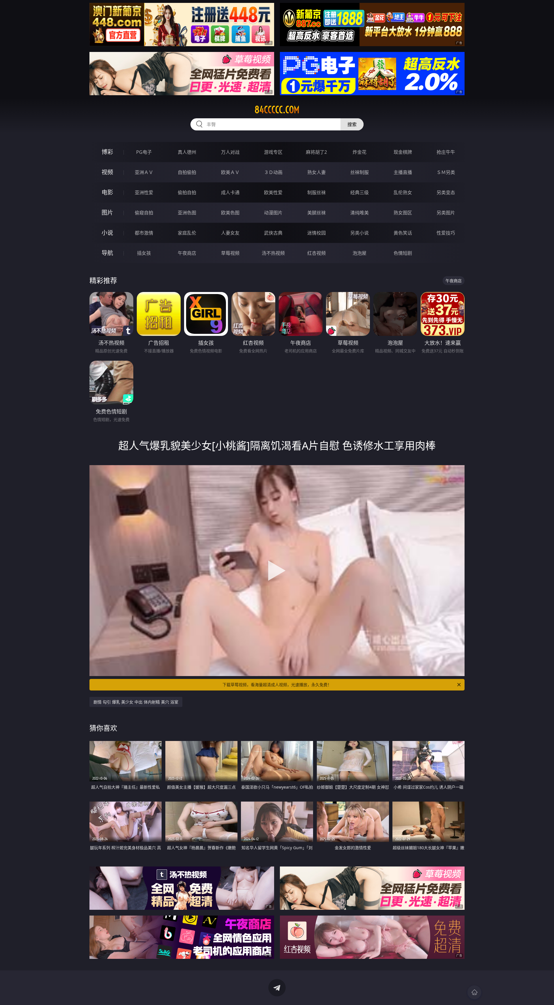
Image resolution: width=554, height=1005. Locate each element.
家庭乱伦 (187, 233)
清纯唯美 (359, 212)
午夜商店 (187, 253)
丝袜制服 (359, 172)
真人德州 (187, 152)
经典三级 (359, 192)
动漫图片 (273, 212)
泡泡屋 (359, 253)
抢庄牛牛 (446, 152)
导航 (107, 253)
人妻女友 (230, 233)
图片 (107, 212)
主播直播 (403, 172)
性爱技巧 (446, 233)
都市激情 (144, 233)
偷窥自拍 (144, 212)
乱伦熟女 (403, 192)
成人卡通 (230, 192)
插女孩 (144, 253)
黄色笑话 (403, 233)
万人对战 (230, 152)
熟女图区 (403, 212)
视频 (107, 172)
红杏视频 (316, 253)
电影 (107, 192)
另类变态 (446, 192)
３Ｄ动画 (273, 172)
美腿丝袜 (316, 212)
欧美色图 (230, 212)
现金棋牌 (403, 152)
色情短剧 (403, 253)
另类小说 (359, 233)
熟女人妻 (316, 172)
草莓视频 (230, 253)
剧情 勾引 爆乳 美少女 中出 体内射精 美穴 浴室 (135, 702)
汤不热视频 (273, 253)
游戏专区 (273, 152)
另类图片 (446, 212)
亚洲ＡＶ (144, 172)
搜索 (352, 124)
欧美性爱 (273, 192)
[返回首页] (474, 992)
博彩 (107, 152)
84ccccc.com (277, 109)
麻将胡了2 (316, 152)
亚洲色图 (187, 212)
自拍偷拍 (187, 172)
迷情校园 (316, 233)
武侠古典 (273, 233)
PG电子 (144, 152)
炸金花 (359, 152)
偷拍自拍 (187, 192)
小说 (107, 233)
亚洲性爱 (144, 192)
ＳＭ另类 (446, 172)
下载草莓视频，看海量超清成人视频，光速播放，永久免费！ (277, 684)
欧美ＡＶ (230, 172)
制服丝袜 (316, 192)
